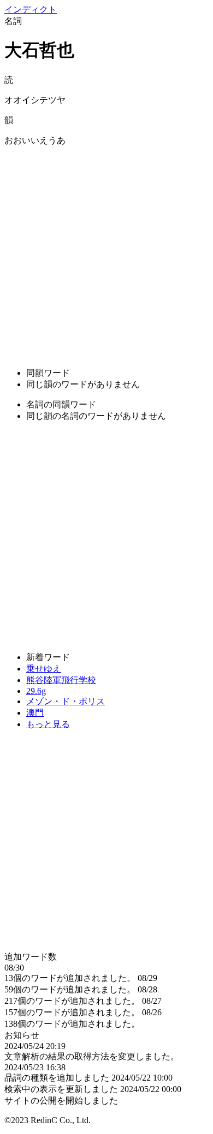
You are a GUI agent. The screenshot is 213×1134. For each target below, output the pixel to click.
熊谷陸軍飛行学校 (61, 680)
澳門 (35, 712)
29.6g (36, 691)
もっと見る (48, 724)
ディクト (30, 9)
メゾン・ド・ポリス (65, 701)
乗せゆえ (43, 668)
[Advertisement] (106, 253)
